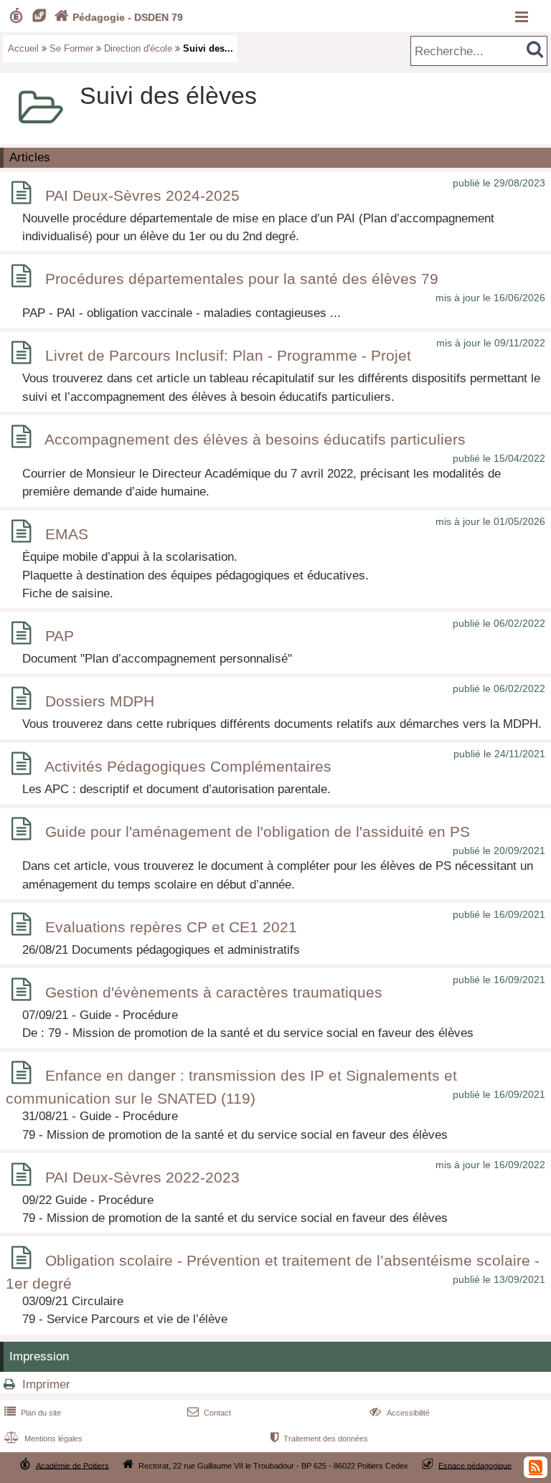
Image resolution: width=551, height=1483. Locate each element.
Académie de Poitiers (72, 1465)
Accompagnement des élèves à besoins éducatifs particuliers (255, 439)
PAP (59, 635)
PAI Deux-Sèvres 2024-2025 (142, 195)
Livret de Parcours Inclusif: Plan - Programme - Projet (228, 355)
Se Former (71, 48)
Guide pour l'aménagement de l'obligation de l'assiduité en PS (257, 831)
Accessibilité (399, 1412)
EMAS (66, 534)
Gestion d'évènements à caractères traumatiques (213, 992)
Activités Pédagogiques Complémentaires (187, 766)
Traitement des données (319, 1438)
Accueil (23, 48)
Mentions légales (43, 1438)
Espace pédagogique (475, 1465)
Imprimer (46, 1384)
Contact (209, 1412)
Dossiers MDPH (99, 701)
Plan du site (32, 1412)
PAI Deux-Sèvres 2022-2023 (142, 1177)
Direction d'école (138, 48)
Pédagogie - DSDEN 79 (119, 17)
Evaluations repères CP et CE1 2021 (171, 927)
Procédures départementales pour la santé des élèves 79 (241, 278)
